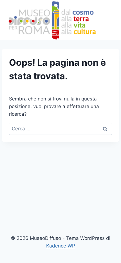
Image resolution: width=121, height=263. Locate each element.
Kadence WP (60, 246)
